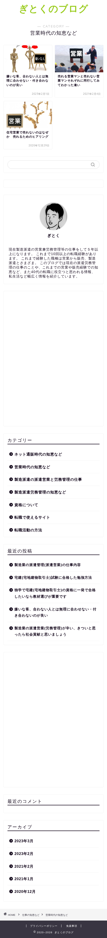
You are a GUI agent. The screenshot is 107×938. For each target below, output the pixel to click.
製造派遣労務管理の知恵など (40, 492)
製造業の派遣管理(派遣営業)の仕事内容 (47, 565)
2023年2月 (24, 853)
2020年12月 (25, 891)
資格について (26, 505)
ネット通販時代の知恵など (38, 454)
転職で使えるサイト (32, 517)
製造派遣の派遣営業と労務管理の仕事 (48, 479)
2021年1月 (24, 879)
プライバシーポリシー (43, 926)
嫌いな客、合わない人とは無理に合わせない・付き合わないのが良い (55, 612)
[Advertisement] (53, 360)
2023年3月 (24, 841)
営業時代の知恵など (32, 467)
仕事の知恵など (31, 915)
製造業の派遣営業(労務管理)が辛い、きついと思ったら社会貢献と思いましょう (55, 631)
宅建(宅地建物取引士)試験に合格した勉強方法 (53, 577)
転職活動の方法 (28, 530)
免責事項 (71, 926)
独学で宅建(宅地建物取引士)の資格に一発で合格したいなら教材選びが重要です (55, 593)
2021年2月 (24, 866)
